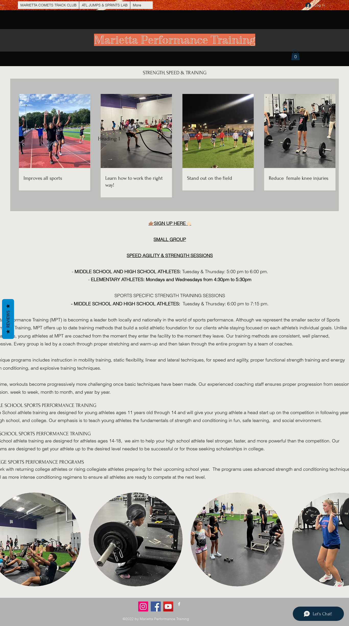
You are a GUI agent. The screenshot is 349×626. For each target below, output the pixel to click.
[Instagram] (143, 606)
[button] (295, 55)
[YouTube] (168, 606)
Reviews (8, 319)
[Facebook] (156, 606)
